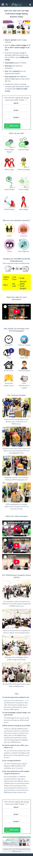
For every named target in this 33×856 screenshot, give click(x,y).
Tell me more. (14, 126)
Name (16, 103)
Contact (16, 117)
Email (16, 110)
